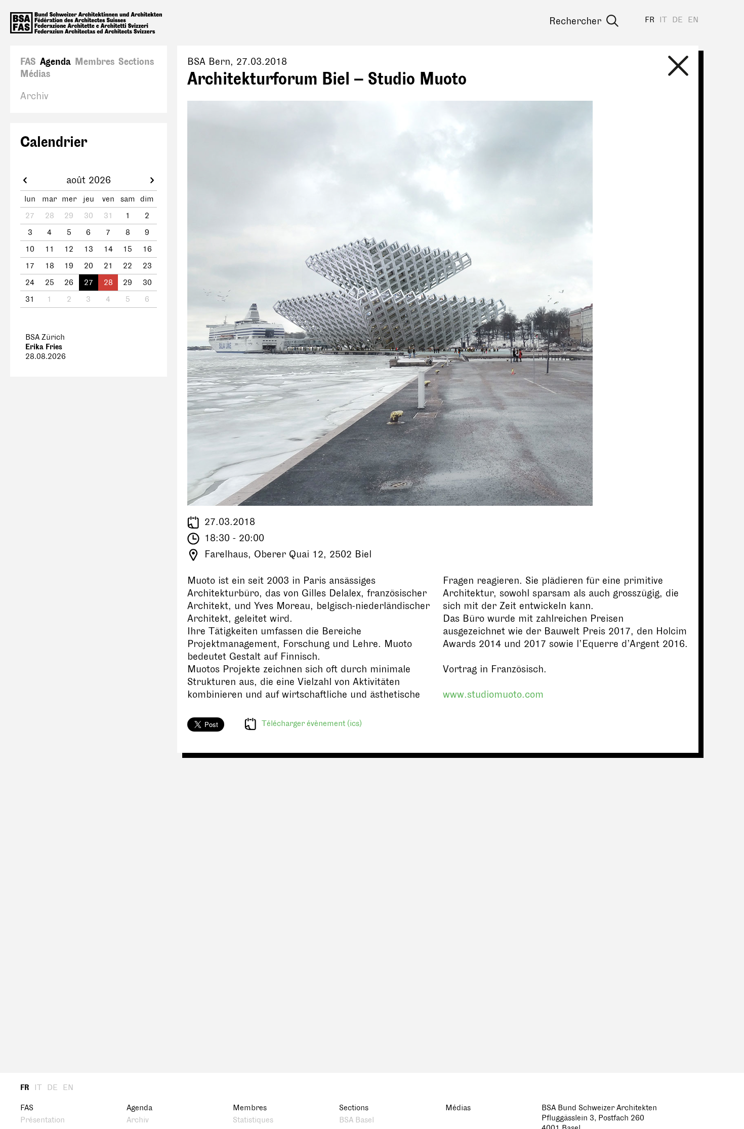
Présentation (42, 1120)
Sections (136, 62)
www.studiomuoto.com (493, 694)
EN (693, 20)
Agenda (55, 62)
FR (649, 20)
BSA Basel (356, 1120)
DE (677, 20)
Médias (35, 74)
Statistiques (253, 1120)
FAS (28, 62)
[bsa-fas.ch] (86, 22)
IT (663, 20)
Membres (94, 62)
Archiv (34, 96)
